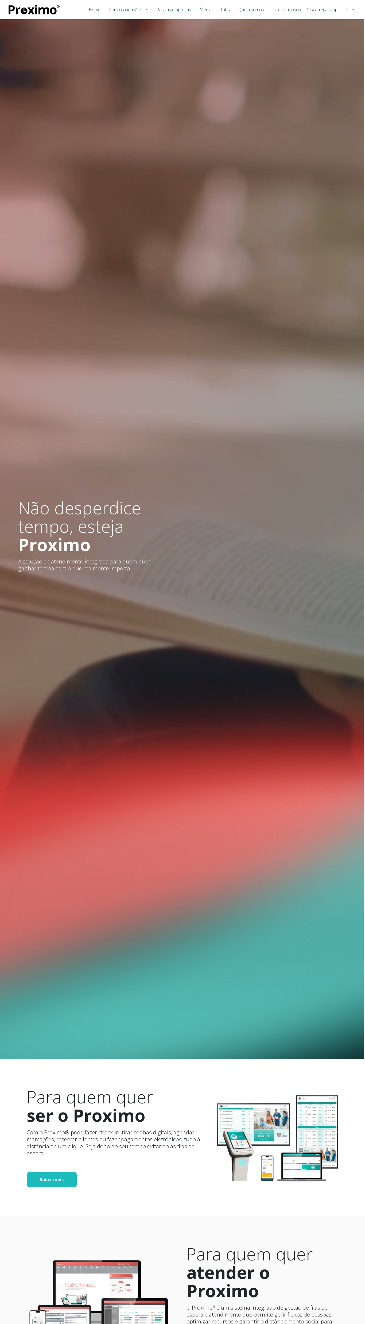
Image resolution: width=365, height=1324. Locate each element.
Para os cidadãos (125, 10)
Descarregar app (321, 10)
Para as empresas (173, 10)
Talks (225, 10)
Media (206, 10)
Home (94, 10)
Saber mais (52, 1179)
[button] (148, 9)
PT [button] (348, 10)
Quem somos (251, 10)
